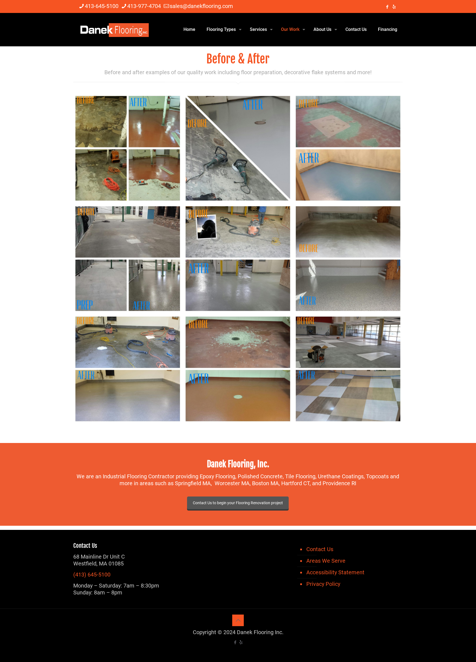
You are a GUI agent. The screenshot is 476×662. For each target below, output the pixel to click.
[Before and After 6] (237, 368)
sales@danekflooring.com (201, 6)
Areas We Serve (325, 560)
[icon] (394, 6)
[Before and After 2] (127, 258)
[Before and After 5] (127, 148)
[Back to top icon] (238, 620)
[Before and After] (237, 258)
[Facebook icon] (387, 6)
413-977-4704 (144, 6)
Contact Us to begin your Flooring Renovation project (238, 503)
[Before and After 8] (348, 258)
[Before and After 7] (127, 368)
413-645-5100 (101, 6)
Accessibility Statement (335, 572)
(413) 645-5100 (91, 574)
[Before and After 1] (348, 368)
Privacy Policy (323, 584)
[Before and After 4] (237, 148)
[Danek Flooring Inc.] (114, 29)
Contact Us (319, 549)
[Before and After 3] (348, 148)
